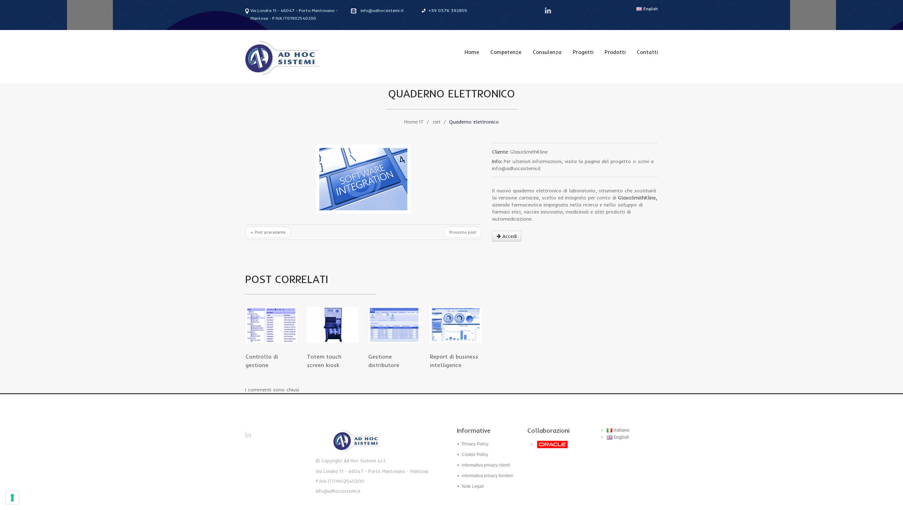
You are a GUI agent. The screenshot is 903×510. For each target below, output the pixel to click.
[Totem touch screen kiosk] (332, 325)
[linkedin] (548, 10)
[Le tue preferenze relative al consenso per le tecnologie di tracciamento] (12, 497)
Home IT (414, 122)
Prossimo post (462, 232)
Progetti (583, 52)
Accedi (509, 236)
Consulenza (547, 52)
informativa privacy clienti (486, 465)
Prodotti (615, 52)
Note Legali (473, 486)
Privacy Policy (475, 444)
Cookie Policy (475, 454)
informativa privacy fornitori (487, 475)
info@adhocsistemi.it (382, 10)
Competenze (505, 52)
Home (472, 52)
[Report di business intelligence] (455, 325)
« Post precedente (267, 232)
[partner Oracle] (561, 444)
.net (436, 122)
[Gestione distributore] (394, 325)
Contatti (647, 52)
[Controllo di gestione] (271, 325)
